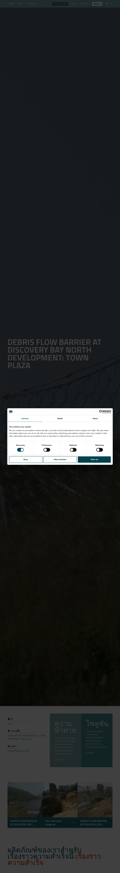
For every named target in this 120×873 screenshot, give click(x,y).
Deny (26, 459)
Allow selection (60, 459)
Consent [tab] (24, 418)
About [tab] (95, 418)
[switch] (46, 450)
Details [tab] (60, 418)
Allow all (94, 459)
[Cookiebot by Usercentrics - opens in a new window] (100, 411)
